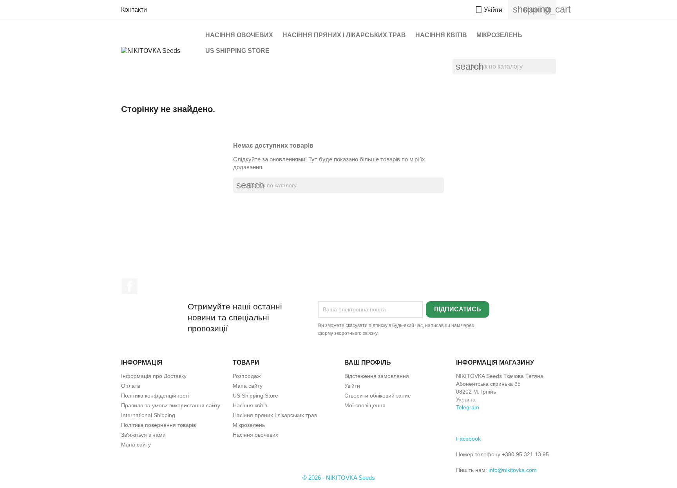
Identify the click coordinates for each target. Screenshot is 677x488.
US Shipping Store (237, 50)
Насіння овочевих (239, 35)
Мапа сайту (136, 444)
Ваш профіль (367, 362)
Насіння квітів (441, 35)
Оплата (130, 386)
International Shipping (148, 415)
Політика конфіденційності (155, 395)
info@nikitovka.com (513, 470)
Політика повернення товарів (158, 425)
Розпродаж (247, 376)
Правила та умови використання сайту (170, 405)
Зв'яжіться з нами (143, 435)
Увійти (352, 386)
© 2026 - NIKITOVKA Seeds (338, 477)
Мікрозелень (499, 35)
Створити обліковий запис (377, 395)
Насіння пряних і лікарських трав (344, 35)
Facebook (130, 286)
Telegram (467, 407)
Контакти (134, 9)
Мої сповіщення (365, 405)
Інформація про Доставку (153, 376)
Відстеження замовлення (376, 376)
